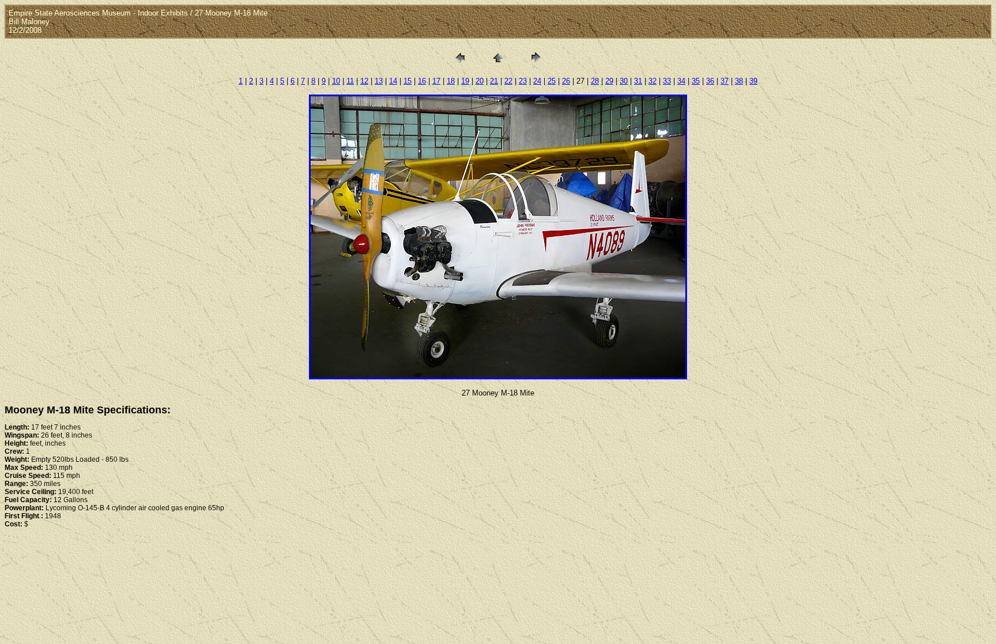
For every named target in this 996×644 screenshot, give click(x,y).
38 (739, 81)
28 (595, 81)
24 (537, 81)
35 (696, 81)
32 (652, 81)
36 (710, 81)
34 (681, 81)
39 (753, 81)
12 (364, 81)
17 (436, 81)
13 (379, 81)
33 (667, 81)
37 (724, 81)
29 (609, 81)
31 (638, 81)
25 (552, 81)
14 (393, 81)
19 (465, 81)
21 (494, 81)
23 (523, 81)
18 (451, 81)
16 (422, 81)
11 (350, 81)
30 (624, 81)
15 (407, 81)
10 (336, 81)
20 (480, 81)
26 (566, 81)
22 (508, 81)
